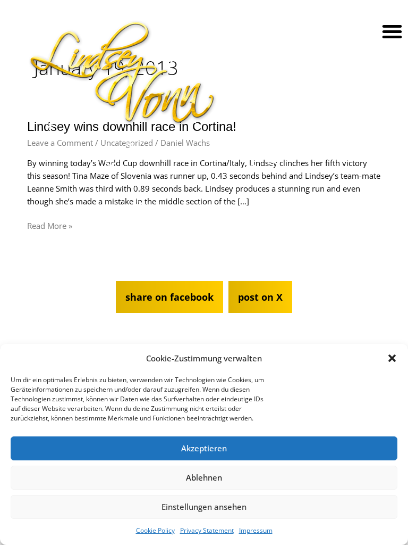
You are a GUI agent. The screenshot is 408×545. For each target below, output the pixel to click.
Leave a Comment (60, 142)
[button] (392, 358)
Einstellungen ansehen (204, 506)
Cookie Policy (155, 530)
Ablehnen (204, 477)
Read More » (49, 225)
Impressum (256, 530)
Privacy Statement (207, 530)
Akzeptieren (204, 448)
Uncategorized (126, 142)
